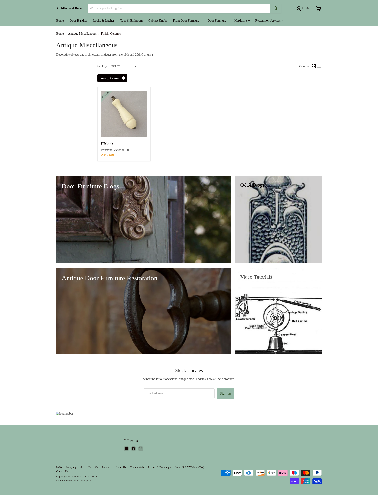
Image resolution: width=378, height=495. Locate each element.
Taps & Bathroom (131, 20)
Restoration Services (268, 20)
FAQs (59, 467)
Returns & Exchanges (159, 467)
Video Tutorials (103, 467)
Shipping (71, 467)
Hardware (241, 20)
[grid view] (313, 66)
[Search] (275, 8)
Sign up (225, 393)
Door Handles (78, 20)
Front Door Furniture (186, 20)
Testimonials (137, 467)
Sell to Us (85, 467)
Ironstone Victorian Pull (115, 150)
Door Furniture (217, 20)
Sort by (102, 66)
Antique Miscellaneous (82, 33)
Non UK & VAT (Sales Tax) (189, 467)
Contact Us (62, 471)
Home (60, 20)
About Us (121, 467)
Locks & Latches (103, 20)
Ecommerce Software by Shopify (73, 480)
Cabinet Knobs (157, 20)
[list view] (319, 66)
